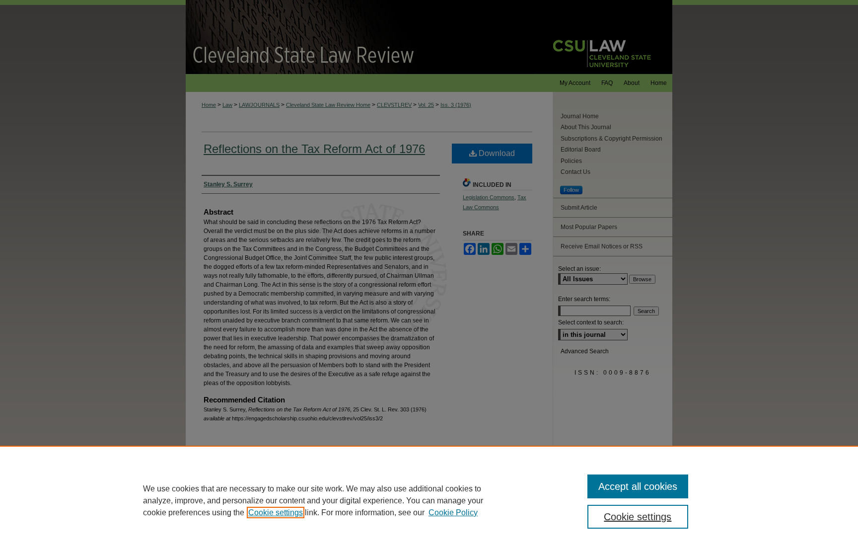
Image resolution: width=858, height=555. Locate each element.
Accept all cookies (637, 486)
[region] (429, 500)
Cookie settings (275, 512)
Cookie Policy (453, 512)
